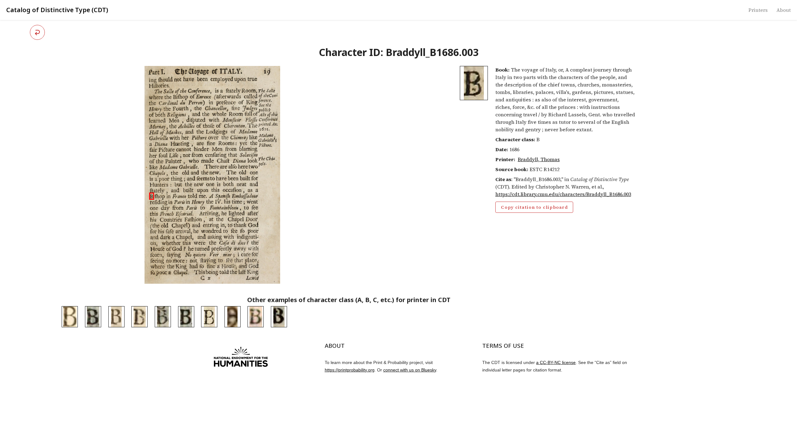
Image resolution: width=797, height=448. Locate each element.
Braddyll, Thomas (539, 159)
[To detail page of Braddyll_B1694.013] (186, 316)
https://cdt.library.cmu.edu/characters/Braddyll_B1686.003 (563, 194)
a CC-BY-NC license (556, 362)
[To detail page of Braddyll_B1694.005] (93, 316)
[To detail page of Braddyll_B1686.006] (209, 316)
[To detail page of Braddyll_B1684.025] (70, 316)
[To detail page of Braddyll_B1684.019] (279, 316)
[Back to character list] (37, 32)
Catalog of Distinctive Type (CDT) (57, 10)
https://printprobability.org (350, 369)
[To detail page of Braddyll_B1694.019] (163, 316)
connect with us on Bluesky (409, 369)
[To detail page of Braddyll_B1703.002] (256, 316)
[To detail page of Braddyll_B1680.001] (232, 316)
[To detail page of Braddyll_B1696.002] (116, 316)
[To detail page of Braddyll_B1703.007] (139, 316)
